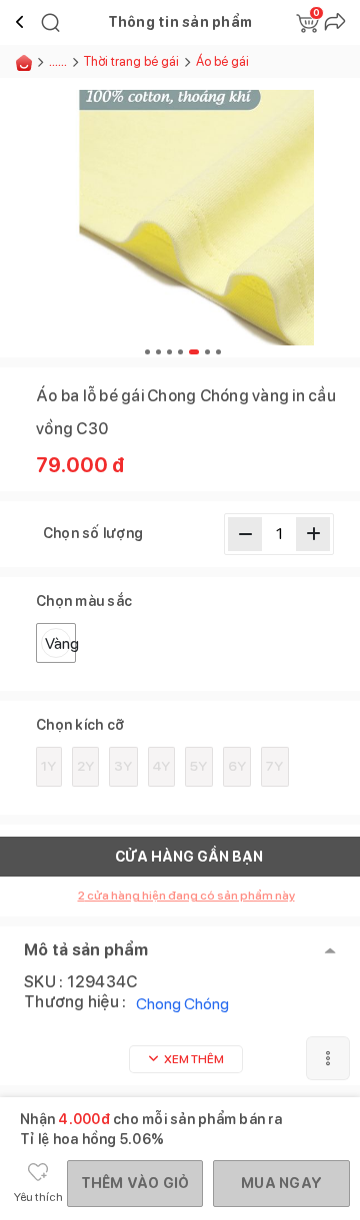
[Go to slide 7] (218, 351)
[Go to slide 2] (158, 351)
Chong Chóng (182, 1003)
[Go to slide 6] (207, 351)
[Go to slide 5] (194, 351)
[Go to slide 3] (169, 351)
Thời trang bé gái (131, 61)
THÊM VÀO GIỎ (135, 1183)
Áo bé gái (222, 61)
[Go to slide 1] (147, 351)
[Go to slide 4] (180, 351)
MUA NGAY (281, 1183)
